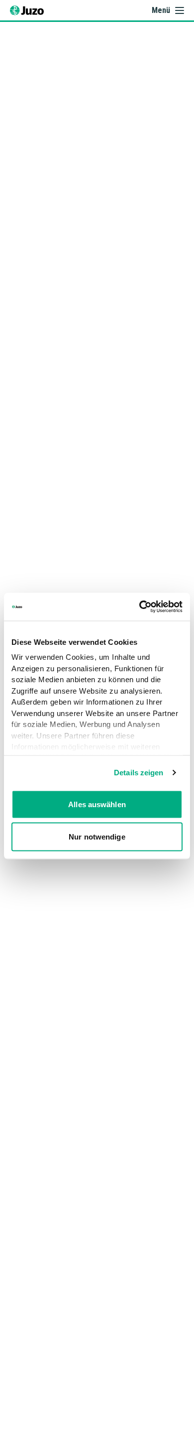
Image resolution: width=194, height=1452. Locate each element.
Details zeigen (138, 772)
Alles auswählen (97, 804)
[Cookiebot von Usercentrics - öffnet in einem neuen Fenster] (140, 607)
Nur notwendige (97, 837)
